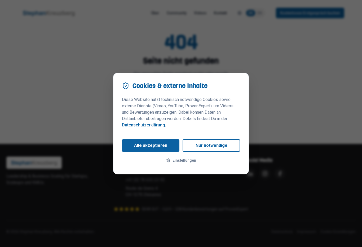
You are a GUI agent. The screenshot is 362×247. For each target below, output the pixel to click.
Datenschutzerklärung (143, 124)
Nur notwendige (211, 145)
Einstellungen (184, 160)
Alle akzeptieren (150, 145)
